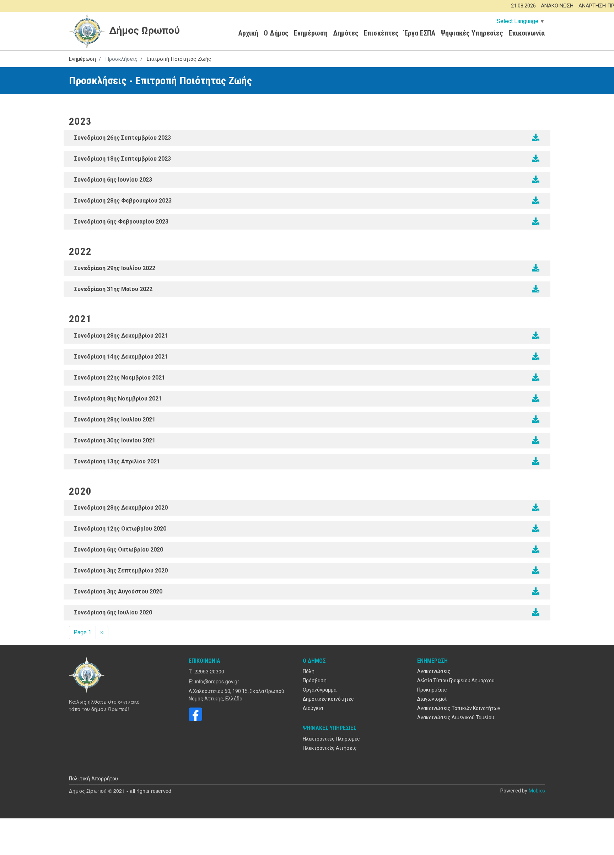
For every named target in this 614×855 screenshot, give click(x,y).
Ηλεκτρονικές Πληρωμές (331, 739)
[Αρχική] (87, 674)
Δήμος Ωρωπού (143, 30)
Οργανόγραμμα (319, 690)
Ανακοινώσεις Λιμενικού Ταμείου (455, 717)
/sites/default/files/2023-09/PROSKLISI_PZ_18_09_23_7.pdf (536, 158)
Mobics (537, 791)
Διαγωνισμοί (432, 699)
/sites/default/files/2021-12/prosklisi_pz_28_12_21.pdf (536, 335)
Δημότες (346, 33)
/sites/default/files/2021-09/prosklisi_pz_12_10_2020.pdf (536, 528)
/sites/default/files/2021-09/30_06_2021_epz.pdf (536, 440)
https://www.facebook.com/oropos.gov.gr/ (195, 714)
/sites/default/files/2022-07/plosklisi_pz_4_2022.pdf (536, 268)
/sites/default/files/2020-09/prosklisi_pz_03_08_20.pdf (536, 591)
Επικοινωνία (526, 33)
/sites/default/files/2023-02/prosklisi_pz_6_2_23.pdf (536, 221)
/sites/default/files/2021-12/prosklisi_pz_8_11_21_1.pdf (536, 398)
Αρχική (248, 33)
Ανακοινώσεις (434, 671)
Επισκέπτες (381, 33)
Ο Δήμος (276, 33)
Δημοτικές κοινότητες (328, 699)
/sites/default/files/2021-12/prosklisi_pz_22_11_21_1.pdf (536, 377)
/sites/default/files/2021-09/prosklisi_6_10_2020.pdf (536, 549)
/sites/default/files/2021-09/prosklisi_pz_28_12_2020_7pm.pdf (536, 507)
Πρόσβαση (315, 680)
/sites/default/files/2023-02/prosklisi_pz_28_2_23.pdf (536, 200)
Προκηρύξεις (432, 690)
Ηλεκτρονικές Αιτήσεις (330, 748)
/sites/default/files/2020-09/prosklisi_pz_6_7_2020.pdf (536, 612)
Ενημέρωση (311, 33)
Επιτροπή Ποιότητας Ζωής (179, 59)
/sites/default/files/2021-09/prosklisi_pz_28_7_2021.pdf (536, 419)
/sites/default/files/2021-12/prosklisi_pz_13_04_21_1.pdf (536, 461)
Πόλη (308, 671)
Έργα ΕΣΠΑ (419, 33)
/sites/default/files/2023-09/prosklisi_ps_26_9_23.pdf (536, 137)
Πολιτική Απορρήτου (93, 778)
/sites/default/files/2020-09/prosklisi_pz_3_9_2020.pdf (536, 570)
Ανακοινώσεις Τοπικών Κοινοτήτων (458, 708)
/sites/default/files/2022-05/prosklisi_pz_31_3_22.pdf (536, 289)
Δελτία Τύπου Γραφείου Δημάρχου (456, 680)
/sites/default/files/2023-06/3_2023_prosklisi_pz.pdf (536, 179)
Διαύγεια (313, 708)
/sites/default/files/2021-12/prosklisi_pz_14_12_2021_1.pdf (536, 356)
